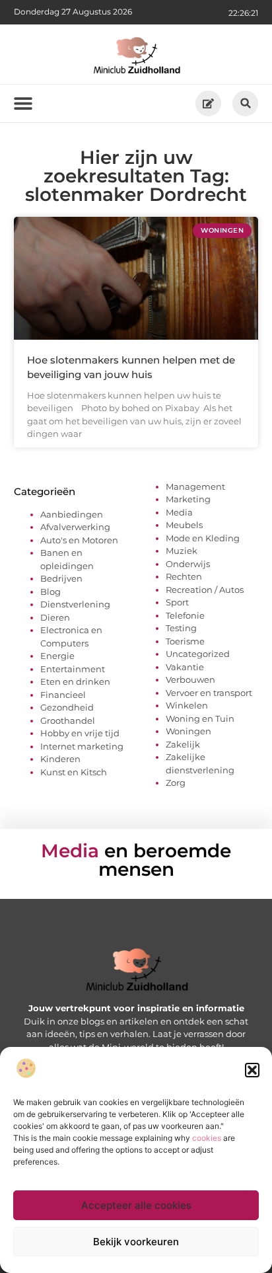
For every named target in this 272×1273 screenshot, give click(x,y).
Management (195, 486)
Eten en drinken (75, 681)
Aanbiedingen (71, 514)
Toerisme (185, 641)
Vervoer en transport (209, 692)
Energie (57, 655)
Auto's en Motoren (79, 540)
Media (179, 512)
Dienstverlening (75, 604)
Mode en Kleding (203, 538)
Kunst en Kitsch (73, 772)
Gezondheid (67, 707)
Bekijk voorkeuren (136, 1241)
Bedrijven (61, 578)
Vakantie (185, 667)
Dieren (55, 617)
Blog (50, 591)
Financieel (63, 694)
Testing (181, 628)
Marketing (188, 499)
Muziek (181, 550)
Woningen (188, 731)
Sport (177, 602)
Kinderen (60, 758)
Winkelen (187, 705)
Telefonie (185, 615)
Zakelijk (183, 744)
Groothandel (67, 720)
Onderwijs (188, 564)
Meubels (184, 525)
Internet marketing (81, 746)
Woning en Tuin (200, 718)
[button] (252, 1070)
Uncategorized (198, 653)
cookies (206, 1138)
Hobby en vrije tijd (79, 733)
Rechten (184, 576)
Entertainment (72, 669)
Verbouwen (190, 679)
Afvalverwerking (75, 526)
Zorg (176, 782)
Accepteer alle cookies (136, 1205)
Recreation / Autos (205, 589)
